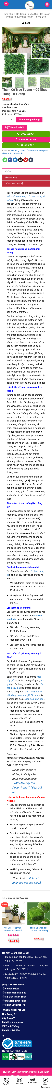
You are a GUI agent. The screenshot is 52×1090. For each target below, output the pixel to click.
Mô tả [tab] (7, 171)
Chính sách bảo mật (15, 992)
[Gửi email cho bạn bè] (20, 159)
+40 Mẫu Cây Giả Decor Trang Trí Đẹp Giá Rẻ (27, 788)
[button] (6, 3)
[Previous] (6, 51)
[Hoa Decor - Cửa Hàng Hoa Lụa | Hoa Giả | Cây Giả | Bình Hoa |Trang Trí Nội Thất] (29, 6)
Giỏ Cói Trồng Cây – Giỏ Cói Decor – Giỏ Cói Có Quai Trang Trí (13, 932)
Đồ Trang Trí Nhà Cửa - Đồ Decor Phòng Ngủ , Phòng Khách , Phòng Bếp (28, 15)
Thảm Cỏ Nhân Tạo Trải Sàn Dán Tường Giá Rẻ (38, 930)
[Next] (45, 51)
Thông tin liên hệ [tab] (13, 184)
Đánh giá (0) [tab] (10, 177)
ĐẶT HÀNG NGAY (14, 127)
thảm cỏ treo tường (16, 196)
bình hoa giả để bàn (27, 695)
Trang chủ (7, 14)
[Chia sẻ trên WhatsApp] (4, 159)
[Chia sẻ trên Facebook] (10, 159)
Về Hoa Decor (12, 988)
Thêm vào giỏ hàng (29, 119)
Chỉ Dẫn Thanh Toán (15, 996)
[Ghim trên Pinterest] (25, 159)
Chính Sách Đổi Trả (15, 1004)
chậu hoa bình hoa (33, 699)
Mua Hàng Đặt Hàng (15, 1000)
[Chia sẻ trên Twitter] (15, 159)
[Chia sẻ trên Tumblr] (30, 159)
